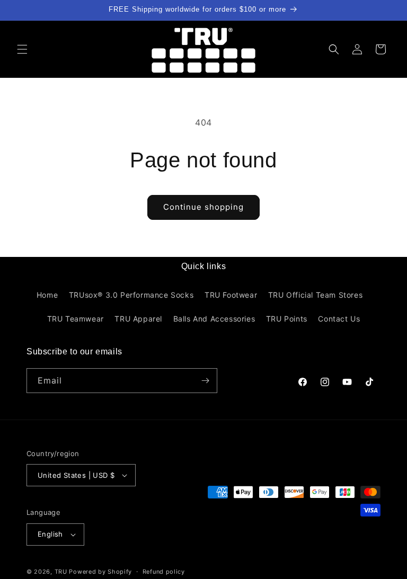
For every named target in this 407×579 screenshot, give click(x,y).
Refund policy (164, 571)
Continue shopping (203, 207)
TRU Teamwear (75, 318)
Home (47, 294)
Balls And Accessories (214, 318)
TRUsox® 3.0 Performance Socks (131, 294)
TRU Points (286, 318)
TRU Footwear (231, 294)
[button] (22, 49)
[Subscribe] (205, 380)
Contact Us (339, 318)
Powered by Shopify (100, 571)
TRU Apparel (138, 318)
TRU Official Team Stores (315, 294)
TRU (61, 571)
